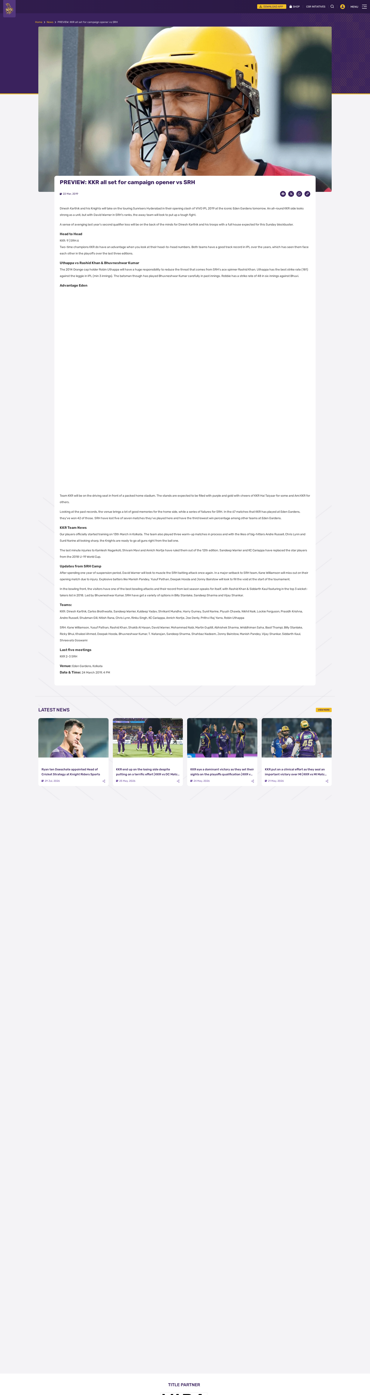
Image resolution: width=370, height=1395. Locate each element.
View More (324, 710)
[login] (342, 6)
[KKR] (9, 8)
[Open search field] (334, 6)
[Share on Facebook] (283, 194)
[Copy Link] (307, 194)
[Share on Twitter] (291, 194)
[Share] (103, 781)
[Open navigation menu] (364, 6)
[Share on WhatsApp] (299, 194)
